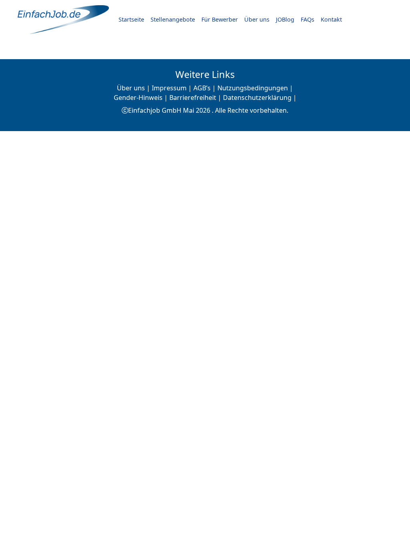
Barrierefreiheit (192, 97)
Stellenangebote (173, 19)
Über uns (256, 19)
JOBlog (285, 19)
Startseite (131, 19)
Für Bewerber (219, 19)
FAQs (307, 19)
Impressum (169, 88)
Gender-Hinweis (138, 97)
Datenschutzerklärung (257, 97)
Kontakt (331, 19)
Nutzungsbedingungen (252, 88)
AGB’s (202, 88)
